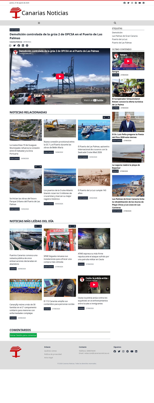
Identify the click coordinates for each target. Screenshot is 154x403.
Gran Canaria (14, 30)
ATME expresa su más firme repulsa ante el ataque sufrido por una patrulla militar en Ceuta (93, 256)
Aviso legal (48, 357)
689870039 (91, 351)
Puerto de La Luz (119, 39)
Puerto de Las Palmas (122, 42)
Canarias (13, 269)
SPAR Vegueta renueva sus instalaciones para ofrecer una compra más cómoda (58, 259)
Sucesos (81, 264)
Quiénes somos (50, 351)
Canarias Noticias (16, 42)
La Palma (116, 108)
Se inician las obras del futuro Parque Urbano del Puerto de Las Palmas (25, 201)
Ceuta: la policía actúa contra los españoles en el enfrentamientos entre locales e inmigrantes (93, 300)
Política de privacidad (53, 354)
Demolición (117, 32)
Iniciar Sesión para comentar (23, 335)
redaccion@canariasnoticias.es (96, 353)
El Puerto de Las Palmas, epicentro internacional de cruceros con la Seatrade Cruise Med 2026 (93, 149)
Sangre (115, 71)
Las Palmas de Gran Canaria (125, 36)
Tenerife (115, 171)
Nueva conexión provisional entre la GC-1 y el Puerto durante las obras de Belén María (59, 144)
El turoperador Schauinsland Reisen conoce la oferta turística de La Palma (127, 102)
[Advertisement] (72, 386)
